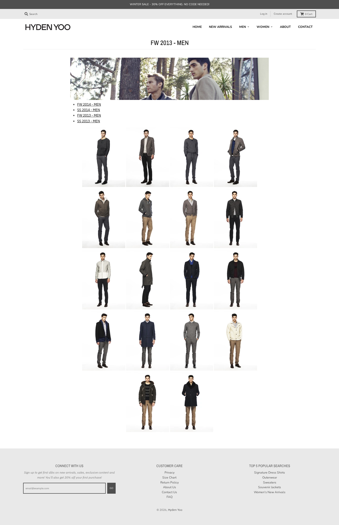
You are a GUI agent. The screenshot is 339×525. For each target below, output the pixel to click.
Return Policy (169, 482)
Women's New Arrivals (269, 492)
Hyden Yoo (175, 510)
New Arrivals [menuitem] (220, 27)
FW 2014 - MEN (89, 104)
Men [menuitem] (242, 27)
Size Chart (169, 478)
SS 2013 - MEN (88, 121)
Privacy (169, 473)
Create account (283, 14)
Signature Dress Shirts (269, 473)
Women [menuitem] (263, 27)
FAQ (169, 497)
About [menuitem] (285, 27)
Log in (263, 14)
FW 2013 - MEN (89, 115)
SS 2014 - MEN (88, 110)
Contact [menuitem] (305, 27)
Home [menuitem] (197, 27)
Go (111, 488)
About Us (169, 487)
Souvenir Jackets (269, 487)
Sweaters (269, 482)
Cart (308, 14)
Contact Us (169, 492)
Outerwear (269, 478)
